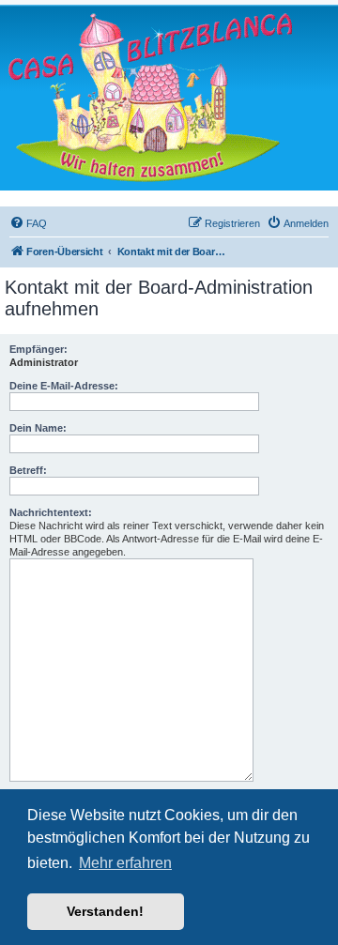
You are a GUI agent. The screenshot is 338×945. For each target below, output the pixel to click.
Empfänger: (38, 349)
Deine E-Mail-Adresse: (63, 385)
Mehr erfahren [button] (125, 863)
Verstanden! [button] (105, 911)
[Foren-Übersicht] (150, 97)
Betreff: (28, 470)
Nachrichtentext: (50, 512)
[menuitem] (28, 223)
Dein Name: (38, 428)
